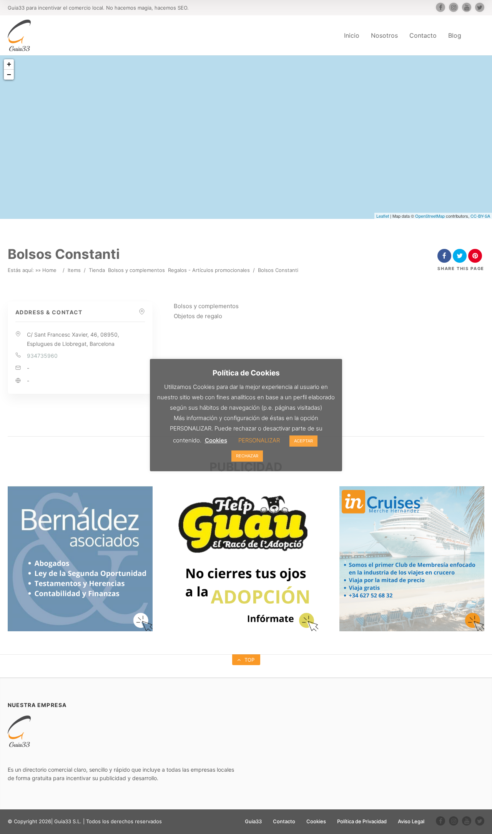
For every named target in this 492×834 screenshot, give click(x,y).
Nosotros (384, 35)
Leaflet (382, 216)
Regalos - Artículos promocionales (209, 270)
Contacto (423, 35)
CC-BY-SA (480, 216)
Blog (454, 35)
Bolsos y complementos (136, 270)
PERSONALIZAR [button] (259, 440)
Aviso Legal (411, 821)
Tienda (97, 270)
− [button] (9, 74)
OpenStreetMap (430, 216)
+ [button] (9, 64)
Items (74, 270)
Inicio (351, 35)
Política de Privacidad (362, 821)
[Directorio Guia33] (19, 35)
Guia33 (253, 821)
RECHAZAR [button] (247, 456)
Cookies (316, 821)
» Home (47, 270)
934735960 (42, 355)
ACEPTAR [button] (303, 441)
